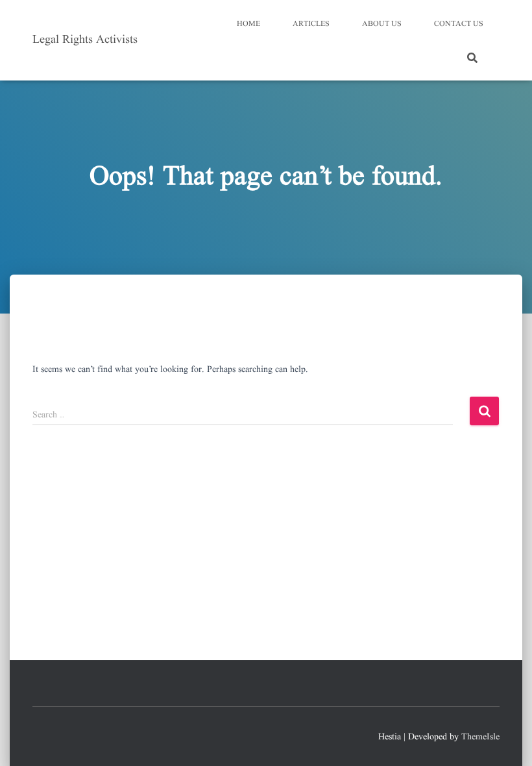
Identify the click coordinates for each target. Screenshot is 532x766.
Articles (311, 23)
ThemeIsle (480, 736)
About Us (382, 23)
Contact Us (458, 23)
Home (248, 23)
